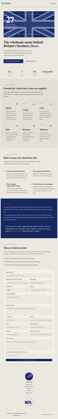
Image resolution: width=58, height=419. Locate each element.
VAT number (33, 279)
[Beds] (12, 133)
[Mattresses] (45, 133)
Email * (7, 324)
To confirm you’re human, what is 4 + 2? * (16, 352)
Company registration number (14, 279)
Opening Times (29, 392)
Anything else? (10, 338)
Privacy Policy (45, 414)
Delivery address (10, 305)
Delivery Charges (29, 386)
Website (32, 286)
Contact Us (29, 390)
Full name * (9, 316)
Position (32, 316)
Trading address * (10, 293)
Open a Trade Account (13, 61)
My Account (29, 384)
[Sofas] (45, 111)
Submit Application (29, 360)
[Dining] (12, 111)
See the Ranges (30, 61)
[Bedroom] (29, 133)
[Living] (29, 111)
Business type (9, 286)
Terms (50, 414)
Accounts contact (34, 331)
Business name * (10, 272)
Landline (8, 331)
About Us (29, 388)
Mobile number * (34, 324)
